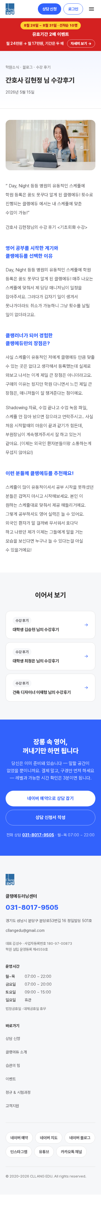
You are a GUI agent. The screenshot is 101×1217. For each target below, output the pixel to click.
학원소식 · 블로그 (19, 67)
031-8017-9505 (38, 835)
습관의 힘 (13, 1065)
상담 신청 (49, 9)
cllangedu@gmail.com (25, 930)
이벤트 (11, 1079)
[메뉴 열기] (91, 9)
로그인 (73, 9)
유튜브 (44, 1151)
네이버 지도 (49, 1137)
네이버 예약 (19, 1137)
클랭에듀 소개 (16, 1052)
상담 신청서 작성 (50, 817)
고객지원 (12, 1106)
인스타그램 (18, 1151)
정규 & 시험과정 (18, 1092)
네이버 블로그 (79, 1137)
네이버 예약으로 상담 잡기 (50, 798)
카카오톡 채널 (71, 1151)
